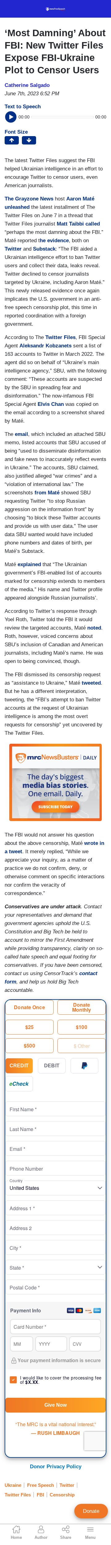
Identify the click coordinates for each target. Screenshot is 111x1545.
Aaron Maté (80, 199)
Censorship (62, 1494)
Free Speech (40, 1485)
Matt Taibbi (70, 224)
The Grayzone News (29, 199)
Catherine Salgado (27, 85)
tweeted (91, 683)
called (92, 224)
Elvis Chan (51, 404)
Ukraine (13, 1485)
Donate (91, 1511)
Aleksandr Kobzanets (45, 346)
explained (29, 564)
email (21, 434)
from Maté (47, 493)
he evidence (54, 240)
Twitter (13, 249)
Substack (44, 249)
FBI (40, 1494)
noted (94, 628)
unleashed (17, 207)
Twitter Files (60, 337)
